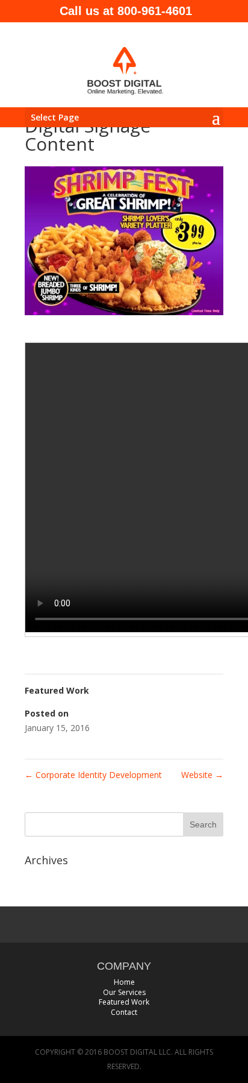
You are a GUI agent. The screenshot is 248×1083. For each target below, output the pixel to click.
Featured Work (124, 1002)
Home (124, 982)
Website (202, 774)
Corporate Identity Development (93, 774)
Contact (124, 1012)
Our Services (124, 992)
